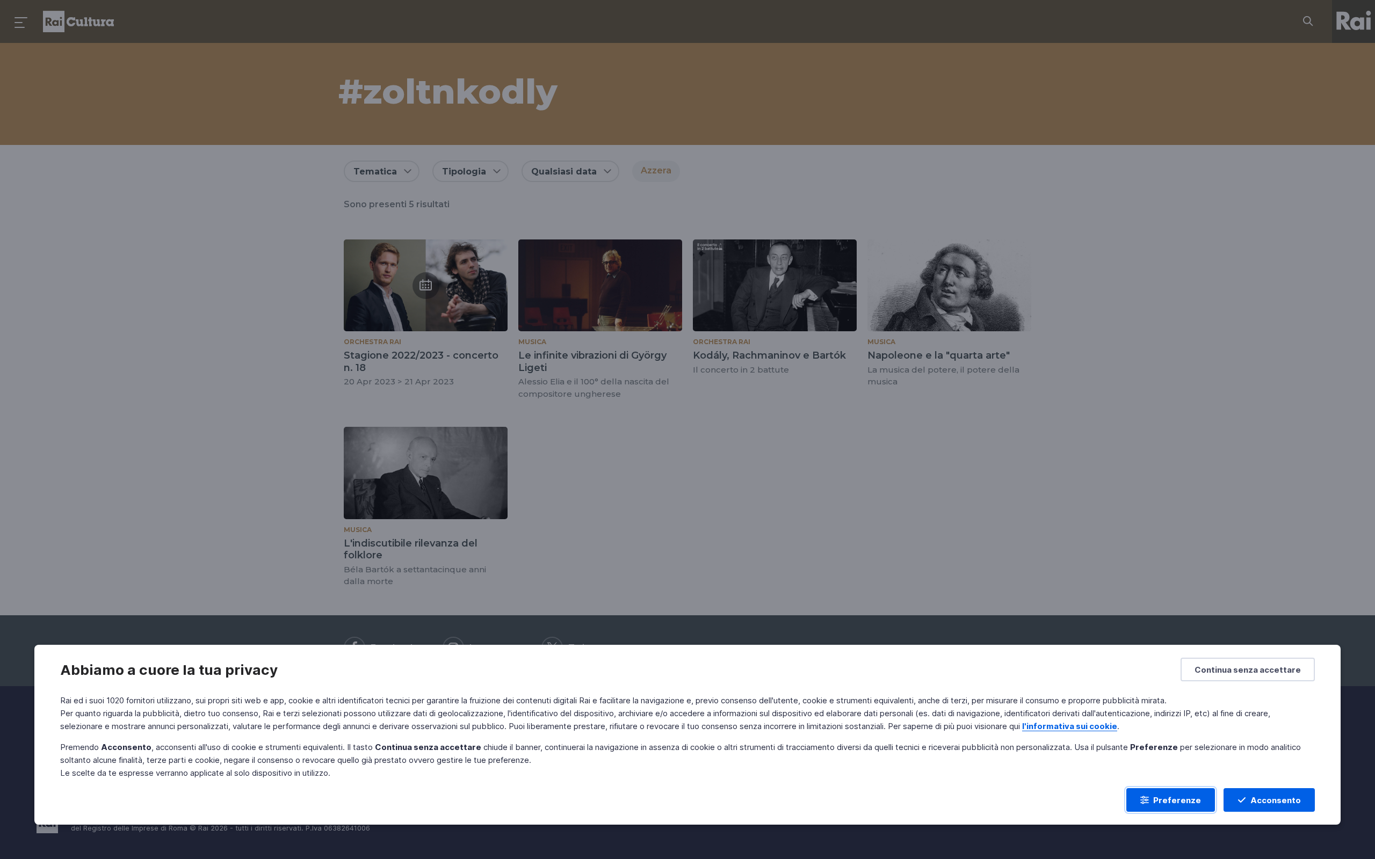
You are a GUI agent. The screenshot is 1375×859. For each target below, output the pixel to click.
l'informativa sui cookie (1069, 726)
